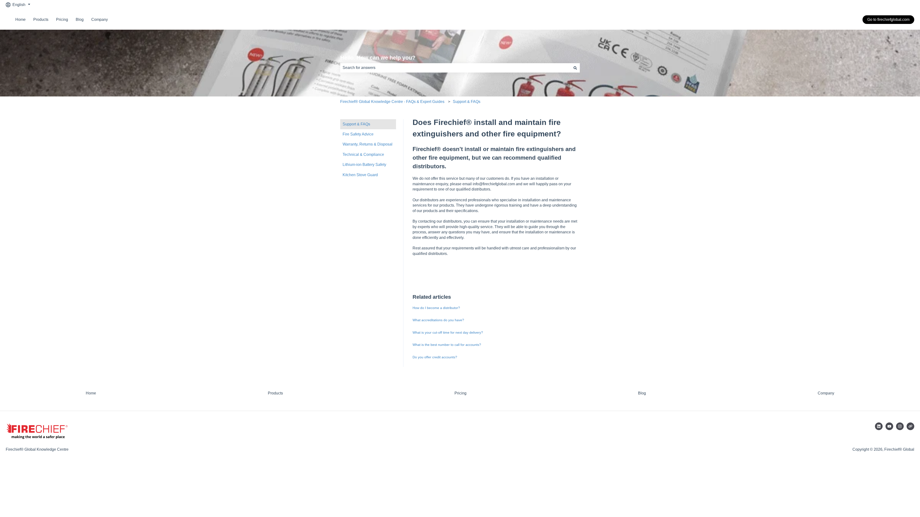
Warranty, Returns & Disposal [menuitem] (367, 144)
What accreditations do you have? (438, 320)
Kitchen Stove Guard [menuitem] (360, 175)
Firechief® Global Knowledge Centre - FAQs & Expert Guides (392, 102)
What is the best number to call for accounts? (447, 345)
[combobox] (455, 67)
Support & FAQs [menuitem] (356, 124)
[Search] (575, 67)
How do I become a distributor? (436, 308)
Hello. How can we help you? (377, 58)
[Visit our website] (910, 426)
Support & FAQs (466, 102)
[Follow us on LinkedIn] (879, 426)
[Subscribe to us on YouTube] (889, 426)
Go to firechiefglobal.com (888, 19)
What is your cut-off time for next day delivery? (448, 332)
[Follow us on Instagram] (900, 426)
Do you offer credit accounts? (435, 357)
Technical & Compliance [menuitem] (363, 154)
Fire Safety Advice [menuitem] (358, 134)
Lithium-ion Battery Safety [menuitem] (364, 165)
